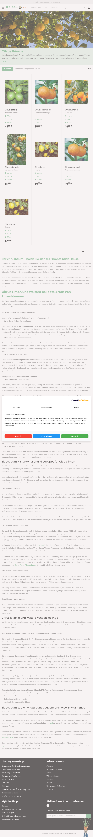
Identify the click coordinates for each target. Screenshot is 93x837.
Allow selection (46, 436)
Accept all (74, 436)
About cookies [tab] (46, 407)
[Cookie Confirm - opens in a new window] (79, 400)
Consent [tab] (16, 407)
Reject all (18, 436)
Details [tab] (76, 407)
